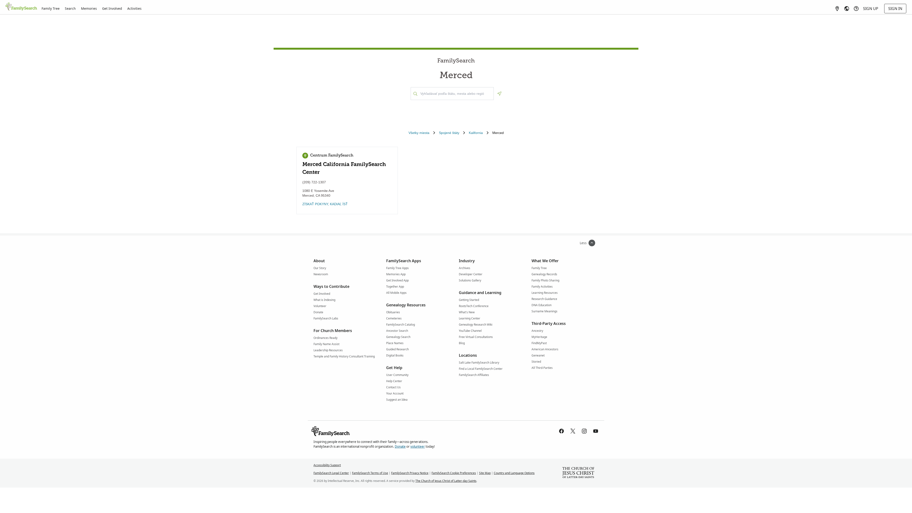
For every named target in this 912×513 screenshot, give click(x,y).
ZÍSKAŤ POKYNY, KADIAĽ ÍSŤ (325, 204)
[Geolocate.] (499, 93)
